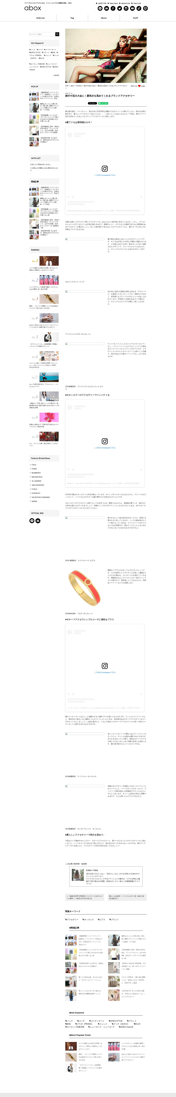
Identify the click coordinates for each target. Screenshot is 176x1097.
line (100, 8)
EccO (42, 58)
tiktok (138, 8)
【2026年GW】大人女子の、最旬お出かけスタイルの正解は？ (49, 233)
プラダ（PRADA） (36, 55)
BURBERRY (36, 473)
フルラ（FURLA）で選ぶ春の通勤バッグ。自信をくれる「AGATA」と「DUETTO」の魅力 (133, 980)
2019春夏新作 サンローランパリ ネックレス (83, 829)
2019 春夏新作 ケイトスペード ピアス (80, 560)
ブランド (46, 52)
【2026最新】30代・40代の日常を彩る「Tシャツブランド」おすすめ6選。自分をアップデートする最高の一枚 (49, 224)
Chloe (34, 465)
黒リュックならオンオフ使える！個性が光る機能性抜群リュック (90, 992)
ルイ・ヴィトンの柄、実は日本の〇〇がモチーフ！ (43, 445)
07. (70, 93)
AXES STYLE (35, 52)
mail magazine (37, 520)
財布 (53, 52)
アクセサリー (72, 920)
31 (71, 93)
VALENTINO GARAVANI (41, 497)
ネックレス (89, 920)
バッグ (33, 50)
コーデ (40, 50)
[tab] (92, 103)
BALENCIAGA (37, 477)
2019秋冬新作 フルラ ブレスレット (79, 613)
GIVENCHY (36, 493)
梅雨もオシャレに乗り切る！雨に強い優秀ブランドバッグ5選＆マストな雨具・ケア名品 (49, 201)
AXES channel (127, 1027)
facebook (113, 8)
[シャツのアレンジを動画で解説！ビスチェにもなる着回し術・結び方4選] (44, 280)
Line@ (31, 520)
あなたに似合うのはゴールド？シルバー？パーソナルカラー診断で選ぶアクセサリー (43, 326)
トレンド (48, 55)
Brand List (126, 3)
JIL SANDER (36, 481)
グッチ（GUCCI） (121, 1024)
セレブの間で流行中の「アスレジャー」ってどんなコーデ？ (43, 385)
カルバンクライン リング (74, 282)
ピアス (102, 920)
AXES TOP (102, 3)
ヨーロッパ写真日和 (38, 64)
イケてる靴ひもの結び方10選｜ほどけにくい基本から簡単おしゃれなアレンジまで (43, 269)
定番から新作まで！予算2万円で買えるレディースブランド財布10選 (44, 426)
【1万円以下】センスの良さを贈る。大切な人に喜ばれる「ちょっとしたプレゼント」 (133, 993)
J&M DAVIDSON (38, 485)
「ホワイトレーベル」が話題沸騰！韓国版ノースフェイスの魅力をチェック (43, 345)
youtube (132, 8)
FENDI (34, 469)
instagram (126, 8)
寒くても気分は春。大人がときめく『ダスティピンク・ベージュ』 (90, 978)
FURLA (34, 489)
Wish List (40, 18)
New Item (114, 3)
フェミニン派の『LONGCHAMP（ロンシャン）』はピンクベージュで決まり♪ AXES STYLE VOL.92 (43, 365)
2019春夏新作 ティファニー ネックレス (80, 776)
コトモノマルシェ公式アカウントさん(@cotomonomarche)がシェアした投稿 (96, 708)
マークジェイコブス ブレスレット (78, 334)
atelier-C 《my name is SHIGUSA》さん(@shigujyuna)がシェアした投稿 (94, 483)
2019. (66, 93)
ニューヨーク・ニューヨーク (102, 1027)
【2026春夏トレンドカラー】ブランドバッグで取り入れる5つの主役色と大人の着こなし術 (49, 212)
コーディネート (50, 50)
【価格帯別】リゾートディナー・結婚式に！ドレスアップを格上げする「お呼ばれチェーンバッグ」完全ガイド (49, 191)
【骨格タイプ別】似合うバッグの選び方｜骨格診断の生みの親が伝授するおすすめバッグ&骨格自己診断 (44, 405)
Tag (72, 18)
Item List (137, 3)
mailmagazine (106, 8)
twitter (119, 8)
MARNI (34, 501)
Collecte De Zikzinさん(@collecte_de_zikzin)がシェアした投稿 (90, 211)
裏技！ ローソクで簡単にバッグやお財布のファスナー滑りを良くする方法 (43, 307)
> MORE (56, 75)
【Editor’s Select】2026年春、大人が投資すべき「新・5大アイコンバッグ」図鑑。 (134, 966)
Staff (135, 18)
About (104, 18)
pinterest (145, 8)
